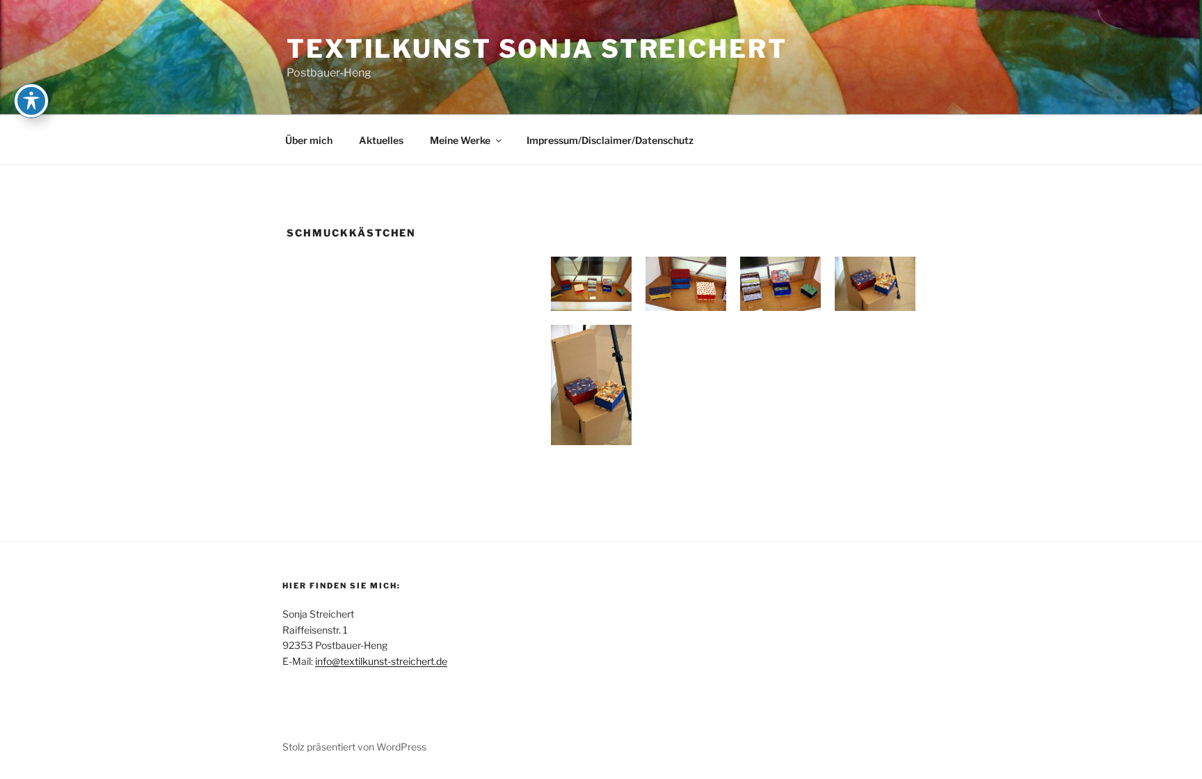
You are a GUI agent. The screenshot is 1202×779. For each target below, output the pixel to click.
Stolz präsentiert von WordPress (354, 747)
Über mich (308, 140)
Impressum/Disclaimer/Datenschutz (610, 140)
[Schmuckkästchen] (591, 284)
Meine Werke (460, 140)
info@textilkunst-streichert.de (381, 661)
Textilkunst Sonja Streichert (537, 48)
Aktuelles (381, 140)
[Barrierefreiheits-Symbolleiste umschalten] (31, 101)
